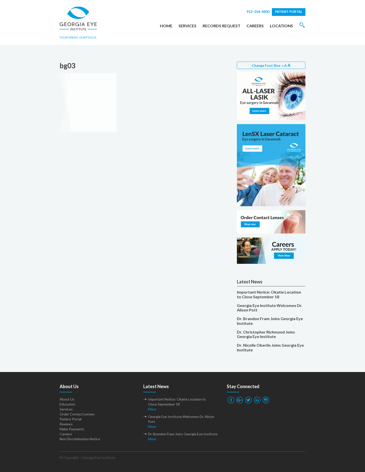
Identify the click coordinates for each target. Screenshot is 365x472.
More (152, 409)
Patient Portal (288, 12)
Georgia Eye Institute (98, 457)
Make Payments (72, 429)
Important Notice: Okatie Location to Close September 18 (269, 294)
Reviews (66, 424)
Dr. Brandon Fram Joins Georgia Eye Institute (270, 321)
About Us (67, 399)
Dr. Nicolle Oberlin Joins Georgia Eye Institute (270, 347)
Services (187, 25)
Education (67, 404)
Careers (255, 25)
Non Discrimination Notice (80, 439)
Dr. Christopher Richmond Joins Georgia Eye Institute (266, 334)
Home (166, 25)
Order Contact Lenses (77, 414)
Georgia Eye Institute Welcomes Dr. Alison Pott (269, 307)
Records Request (221, 25)
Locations (281, 25)
